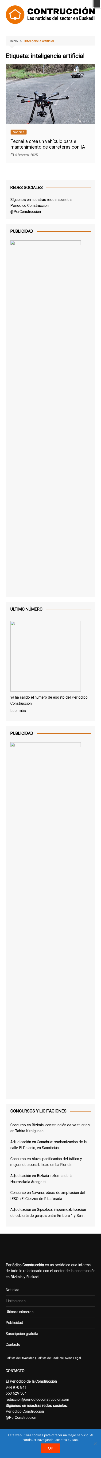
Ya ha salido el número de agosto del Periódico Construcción (49, 700)
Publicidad (14, 1322)
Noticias (18, 132)
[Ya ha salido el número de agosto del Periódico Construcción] (45, 657)
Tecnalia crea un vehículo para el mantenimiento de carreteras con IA (48, 144)
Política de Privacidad (20, 1358)
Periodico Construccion (29, 205)
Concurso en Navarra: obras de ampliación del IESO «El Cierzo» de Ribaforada (47, 1195)
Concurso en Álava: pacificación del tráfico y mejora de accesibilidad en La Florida (46, 1162)
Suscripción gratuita (22, 1333)
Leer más (18, 710)
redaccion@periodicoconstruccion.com (37, 1399)
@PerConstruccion (25, 211)
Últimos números (20, 1312)
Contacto (13, 1344)
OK (50, 1448)
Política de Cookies (49, 1358)
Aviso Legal (73, 1358)
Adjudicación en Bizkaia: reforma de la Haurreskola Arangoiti (41, 1178)
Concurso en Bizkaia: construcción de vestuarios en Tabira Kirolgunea (50, 1128)
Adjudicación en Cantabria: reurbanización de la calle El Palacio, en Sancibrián (48, 1145)
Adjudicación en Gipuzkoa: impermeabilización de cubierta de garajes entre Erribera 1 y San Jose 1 (48, 1213)
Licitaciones (16, 1301)
